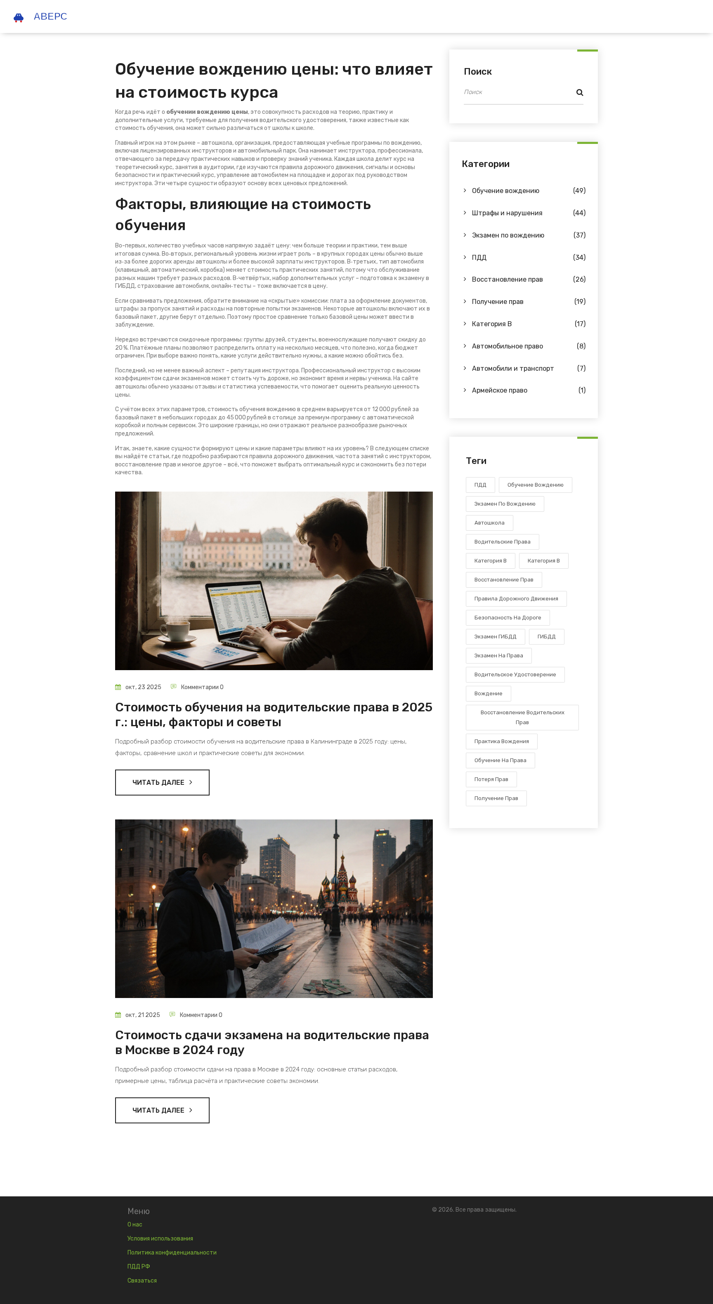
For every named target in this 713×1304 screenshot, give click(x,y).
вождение (489, 693)
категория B (544, 561)
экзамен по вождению (505, 504)
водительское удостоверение (515, 674)
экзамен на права (499, 655)
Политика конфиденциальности (172, 1252)
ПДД (529, 257)
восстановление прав (504, 580)
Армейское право (529, 390)
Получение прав (529, 302)
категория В (491, 561)
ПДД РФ (138, 1266)
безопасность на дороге (508, 617)
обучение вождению (536, 485)
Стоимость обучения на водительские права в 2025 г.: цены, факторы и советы (273, 715)
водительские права (503, 542)
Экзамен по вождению (529, 235)
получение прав (496, 798)
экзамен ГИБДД (496, 636)
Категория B (529, 324)
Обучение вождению (529, 191)
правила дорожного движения (516, 599)
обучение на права (500, 760)
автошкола (490, 523)
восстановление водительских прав (522, 717)
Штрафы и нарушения (529, 213)
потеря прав (491, 779)
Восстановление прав (529, 279)
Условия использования (160, 1238)
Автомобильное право (529, 346)
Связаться (142, 1280)
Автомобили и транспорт (529, 368)
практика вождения (502, 741)
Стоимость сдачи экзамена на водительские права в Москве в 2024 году (272, 1042)
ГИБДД (547, 636)
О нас (134, 1224)
